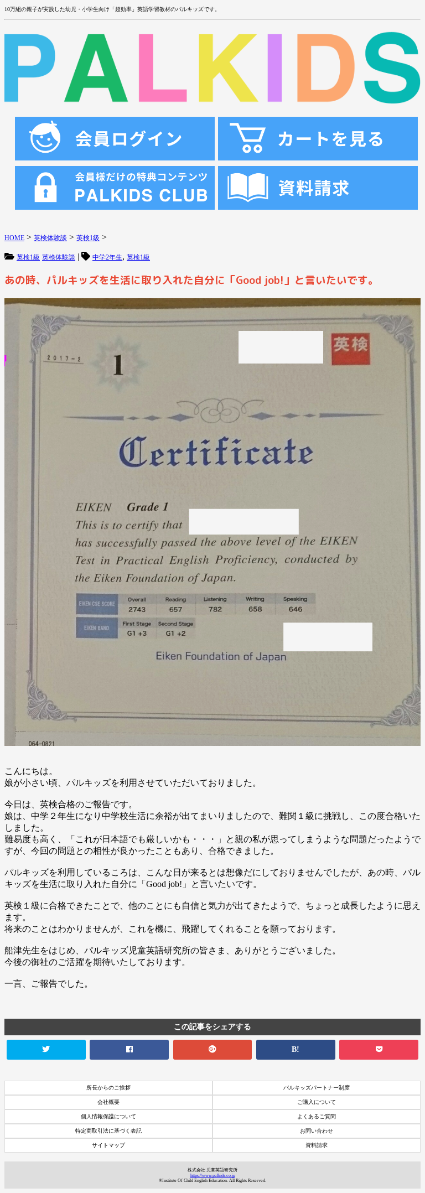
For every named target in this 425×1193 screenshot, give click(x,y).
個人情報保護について (108, 1116)
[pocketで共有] (378, 1050)
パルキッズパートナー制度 (316, 1088)
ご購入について (316, 1102)
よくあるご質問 (316, 1116)
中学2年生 (107, 257)
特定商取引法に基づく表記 (108, 1131)
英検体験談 (58, 257)
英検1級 (28, 257)
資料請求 (316, 1145)
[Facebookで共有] (129, 1050)
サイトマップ (108, 1145)
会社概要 (108, 1102)
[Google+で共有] (212, 1050)
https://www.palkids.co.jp (212, 1175)
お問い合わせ (316, 1131)
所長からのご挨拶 (108, 1088)
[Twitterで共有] (46, 1050)
